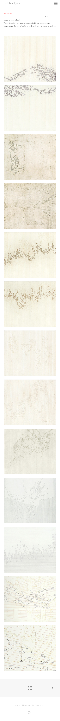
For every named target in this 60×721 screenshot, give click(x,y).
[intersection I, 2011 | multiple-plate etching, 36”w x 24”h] (30, 599)
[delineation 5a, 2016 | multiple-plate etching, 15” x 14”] (30, 451)
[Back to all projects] (30, 687)
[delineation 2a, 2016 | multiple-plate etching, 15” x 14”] (30, 157)
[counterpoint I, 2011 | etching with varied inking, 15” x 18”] (30, 500)
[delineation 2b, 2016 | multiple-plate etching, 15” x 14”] (30, 206)
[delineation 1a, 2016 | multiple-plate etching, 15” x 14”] (30, 59)
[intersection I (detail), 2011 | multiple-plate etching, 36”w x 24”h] (30, 648)
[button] (55, 3)
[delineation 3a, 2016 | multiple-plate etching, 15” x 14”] (30, 255)
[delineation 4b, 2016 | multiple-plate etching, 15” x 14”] (30, 402)
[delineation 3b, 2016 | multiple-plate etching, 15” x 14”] (30, 304)
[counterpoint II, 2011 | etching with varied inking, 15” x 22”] (30, 549)
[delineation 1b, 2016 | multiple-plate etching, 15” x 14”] (30, 108)
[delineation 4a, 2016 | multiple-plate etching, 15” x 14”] (30, 353)
